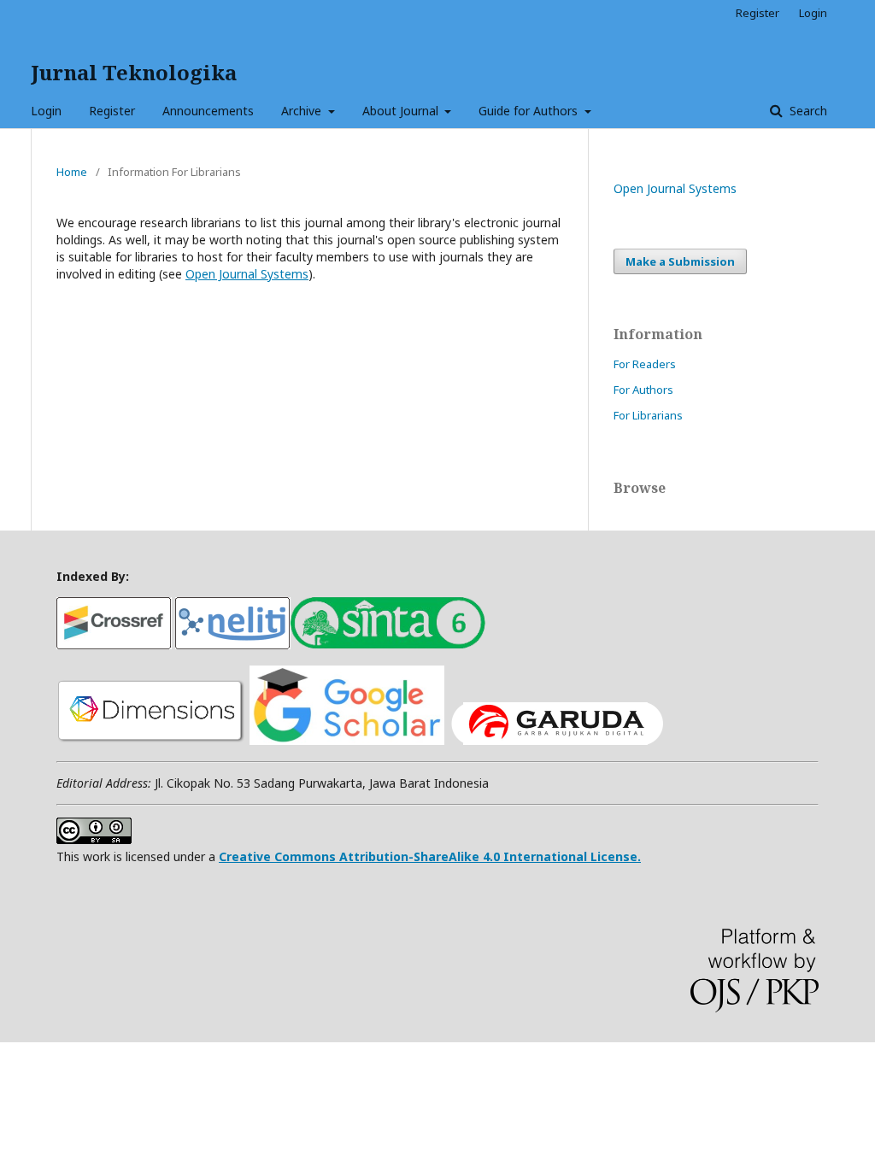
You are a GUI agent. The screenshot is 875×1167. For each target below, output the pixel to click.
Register (112, 111)
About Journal (402, 111)
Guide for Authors (530, 111)
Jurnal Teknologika (134, 72)
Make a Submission (680, 261)
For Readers (645, 364)
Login (46, 111)
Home (71, 171)
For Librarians (648, 415)
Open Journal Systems (246, 274)
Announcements (208, 111)
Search (806, 111)
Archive (303, 111)
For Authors (643, 389)
